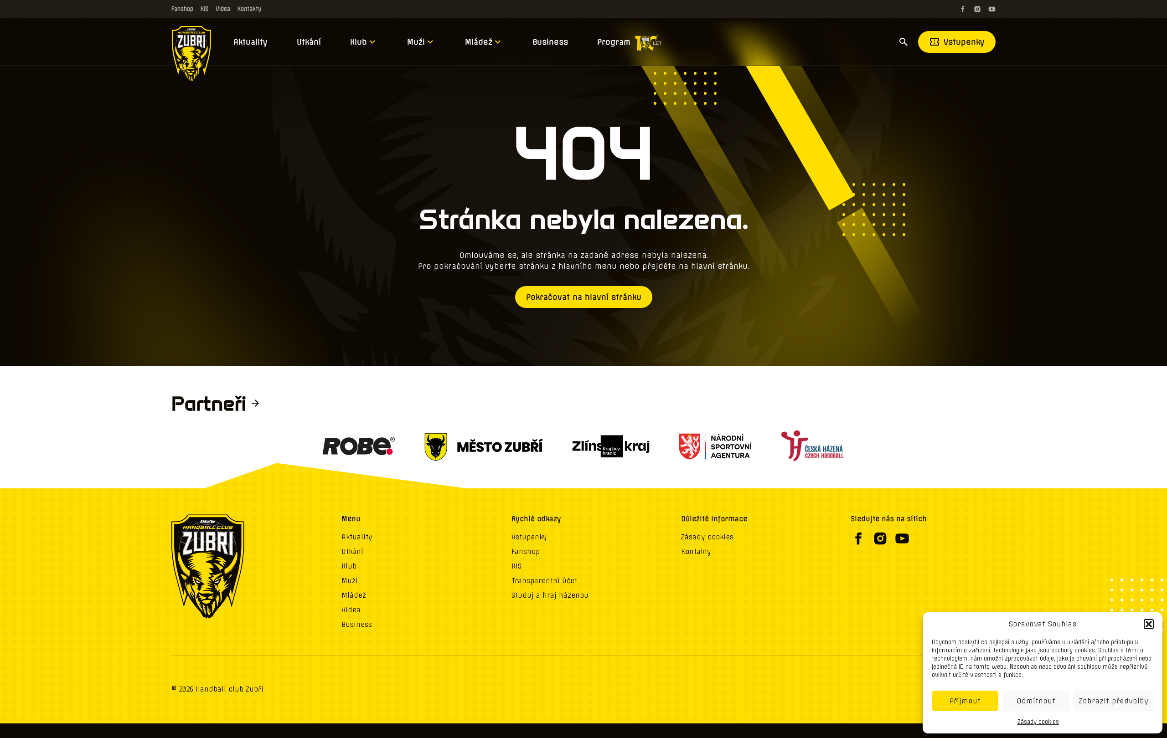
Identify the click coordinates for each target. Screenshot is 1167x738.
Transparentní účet (544, 581)
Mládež (478, 41)
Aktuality (250, 41)
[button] (1148, 624)
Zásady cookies (1038, 721)
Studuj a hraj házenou (550, 595)
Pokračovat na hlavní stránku (583, 297)
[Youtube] (992, 9)
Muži (416, 41)
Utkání (309, 41)
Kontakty (249, 8)
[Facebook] (962, 9)
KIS (204, 8)
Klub (358, 41)
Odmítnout (1036, 701)
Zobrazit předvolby (1113, 701)
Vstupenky (964, 41)
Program (613, 41)
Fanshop (182, 8)
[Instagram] (977, 9)
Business (550, 41)
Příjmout (965, 701)
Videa (223, 8)
